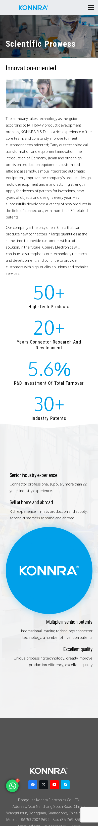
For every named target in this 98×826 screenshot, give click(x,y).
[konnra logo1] (33, 7)
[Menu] (91, 7)
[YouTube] (54, 784)
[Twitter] (43, 784)
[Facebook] (32, 784)
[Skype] (65, 784)
